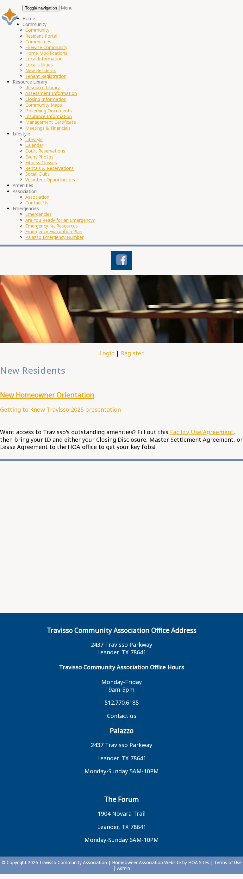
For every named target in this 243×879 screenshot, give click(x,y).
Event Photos (39, 157)
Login (107, 353)
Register (132, 353)
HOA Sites (198, 862)
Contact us (121, 716)
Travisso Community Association (73, 862)
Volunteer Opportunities (50, 180)
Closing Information (45, 99)
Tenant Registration (45, 76)
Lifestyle (21, 134)
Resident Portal (41, 36)
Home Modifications (46, 53)
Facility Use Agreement (202, 432)
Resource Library (30, 82)
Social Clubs (37, 174)
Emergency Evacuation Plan (53, 231)
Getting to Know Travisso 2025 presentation (60, 409)
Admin (123, 868)
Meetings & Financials (48, 128)
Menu (66, 8)
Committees (38, 42)
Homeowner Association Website (146, 862)
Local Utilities (39, 65)
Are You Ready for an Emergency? (60, 220)
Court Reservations (45, 151)
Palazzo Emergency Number (54, 237)
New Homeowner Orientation (47, 394)
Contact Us (36, 203)
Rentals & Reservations (49, 168)
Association (25, 191)
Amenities (23, 185)
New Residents (40, 70)
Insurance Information (48, 116)
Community (34, 24)
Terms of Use (228, 862)
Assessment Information (51, 93)
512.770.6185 (121, 702)
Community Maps (43, 105)
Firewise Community (46, 47)
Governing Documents (48, 111)
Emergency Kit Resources (51, 226)
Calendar (34, 145)
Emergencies (26, 208)
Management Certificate (50, 122)
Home (28, 19)
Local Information (44, 59)
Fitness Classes (41, 162)
